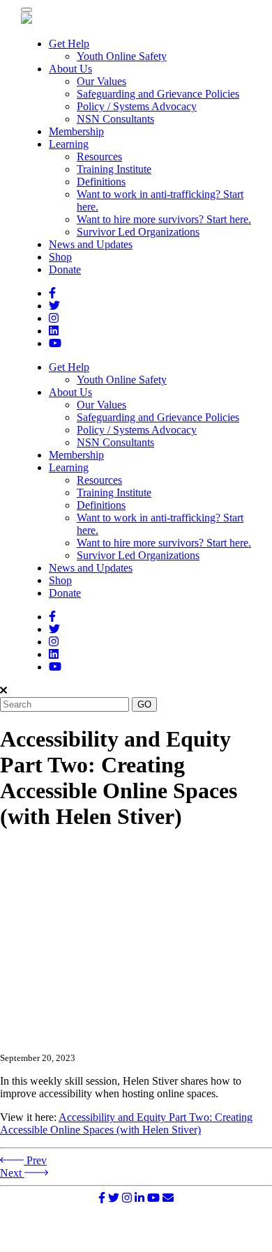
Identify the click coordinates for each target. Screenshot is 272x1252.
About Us (70, 69)
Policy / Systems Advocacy (137, 106)
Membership (76, 131)
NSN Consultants (115, 119)
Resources (99, 156)
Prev (35, 1160)
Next (12, 1173)
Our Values (101, 81)
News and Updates (91, 244)
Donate (65, 269)
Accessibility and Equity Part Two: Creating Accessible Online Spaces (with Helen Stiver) (126, 1123)
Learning (69, 144)
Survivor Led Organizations (138, 232)
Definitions (101, 182)
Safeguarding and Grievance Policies (158, 94)
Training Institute (114, 169)
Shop (60, 257)
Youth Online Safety (122, 56)
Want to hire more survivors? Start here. (164, 219)
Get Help (69, 43)
